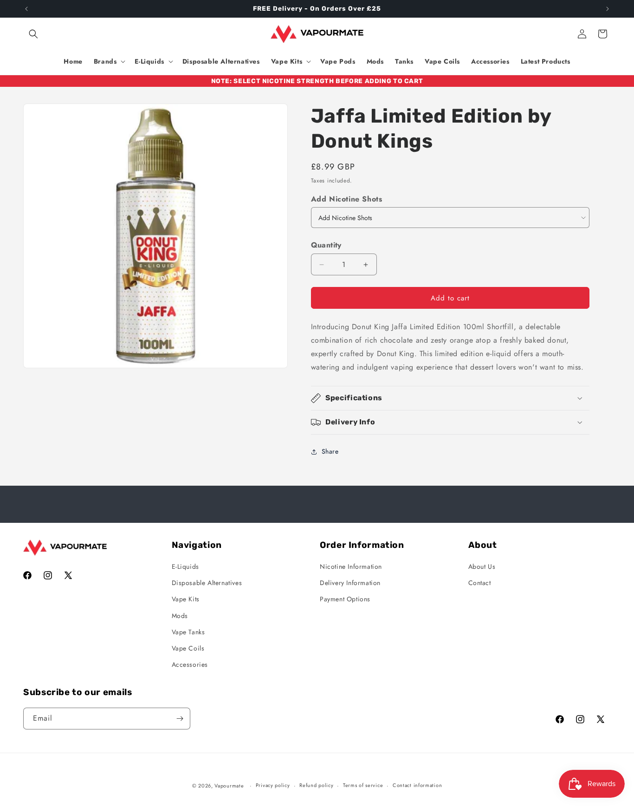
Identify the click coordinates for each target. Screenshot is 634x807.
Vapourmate (229, 785)
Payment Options (345, 599)
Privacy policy (273, 785)
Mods (180, 615)
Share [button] (330, 451)
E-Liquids (185, 566)
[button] (33, 34)
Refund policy (316, 785)
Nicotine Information (351, 566)
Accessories (190, 664)
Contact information (417, 785)
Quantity (326, 245)
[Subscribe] (179, 718)
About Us (482, 566)
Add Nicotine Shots (346, 199)
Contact (479, 582)
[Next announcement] (607, 9)
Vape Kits (186, 599)
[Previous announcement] (26, 9)
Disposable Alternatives (207, 582)
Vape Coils (188, 648)
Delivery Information (350, 582)
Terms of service (363, 785)
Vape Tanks (188, 632)
